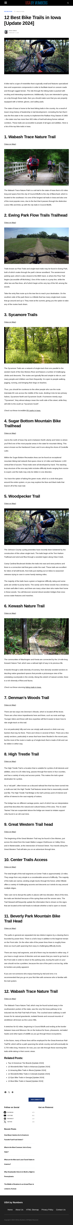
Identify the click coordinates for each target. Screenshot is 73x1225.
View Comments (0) (36, 1099)
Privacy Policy (47, 1210)
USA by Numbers (13, 1202)
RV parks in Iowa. (33, 411)
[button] (5, 3)
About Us (19, 1210)
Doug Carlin (13, 30)
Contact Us (60, 1210)
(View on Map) (10, 144)
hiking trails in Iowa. (33, 687)
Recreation (8, 11)
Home (10, 1210)
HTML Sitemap (32, 1210)
